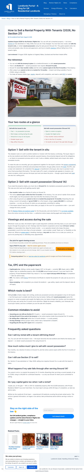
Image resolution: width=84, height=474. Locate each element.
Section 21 (11, 43)
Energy (26, 278)
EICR (64, 167)
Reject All (21, 467)
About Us (62, 14)
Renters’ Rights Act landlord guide (23, 211)
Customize (11, 467)
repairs (33, 74)
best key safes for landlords (37, 256)
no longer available (67, 211)
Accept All (32, 467)
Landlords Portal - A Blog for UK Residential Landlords (29, 8)
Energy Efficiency (56, 8)
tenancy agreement (70, 164)
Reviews (46, 8)
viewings (53, 48)
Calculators (73, 8)
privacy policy (26, 422)
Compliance (73, 3)
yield (73, 173)
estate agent (25, 232)
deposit (37, 169)
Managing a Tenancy (50, 14)
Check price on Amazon (65, 249)
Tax (66, 8)
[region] (21, 462)
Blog (45, 3)
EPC (64, 74)
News (65, 3)
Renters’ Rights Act (55, 3)
